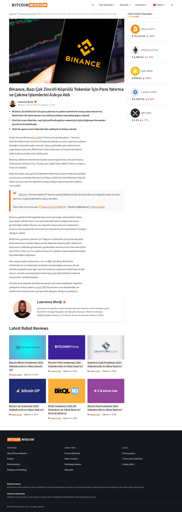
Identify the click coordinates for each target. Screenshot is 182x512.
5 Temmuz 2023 (97, 207)
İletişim (10, 459)
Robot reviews (71, 459)
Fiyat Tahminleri (106, 5)
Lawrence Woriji (49, 302)
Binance (49, 145)
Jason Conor (17, 374)
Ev (93, 5)
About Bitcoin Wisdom (17, 453)
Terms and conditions (132, 459)
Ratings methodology (17, 470)
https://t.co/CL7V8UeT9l (54, 207)
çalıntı (38, 287)
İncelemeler (140, 5)
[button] (172, 5)
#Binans (23, 194)
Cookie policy (128, 464)
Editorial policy (13, 464)
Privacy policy (128, 453)
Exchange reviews (73, 464)
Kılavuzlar (124, 5)
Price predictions (72, 453)
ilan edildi (37, 137)
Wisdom (21, 439)
